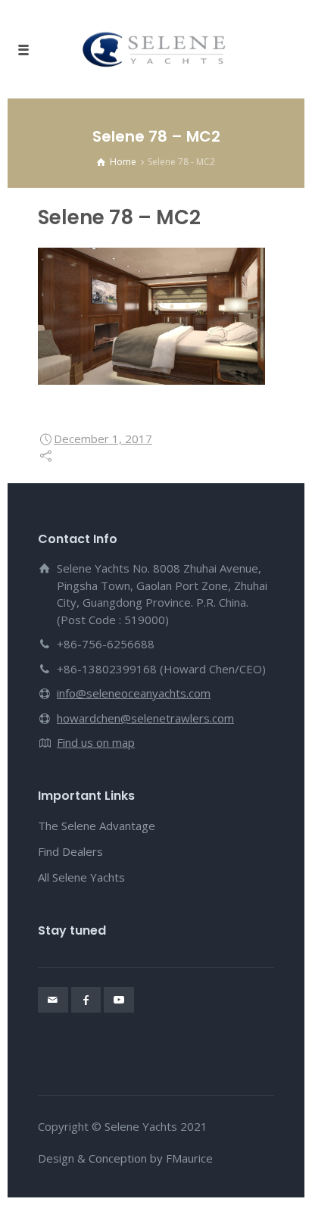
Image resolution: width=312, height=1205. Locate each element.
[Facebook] (86, 1000)
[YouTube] (119, 1000)
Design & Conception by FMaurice (125, 1158)
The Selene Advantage (96, 825)
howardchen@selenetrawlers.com (145, 718)
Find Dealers (70, 851)
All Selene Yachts (81, 877)
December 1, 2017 (103, 438)
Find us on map (96, 742)
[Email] (53, 1000)
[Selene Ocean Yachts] (156, 49)
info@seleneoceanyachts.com (134, 693)
